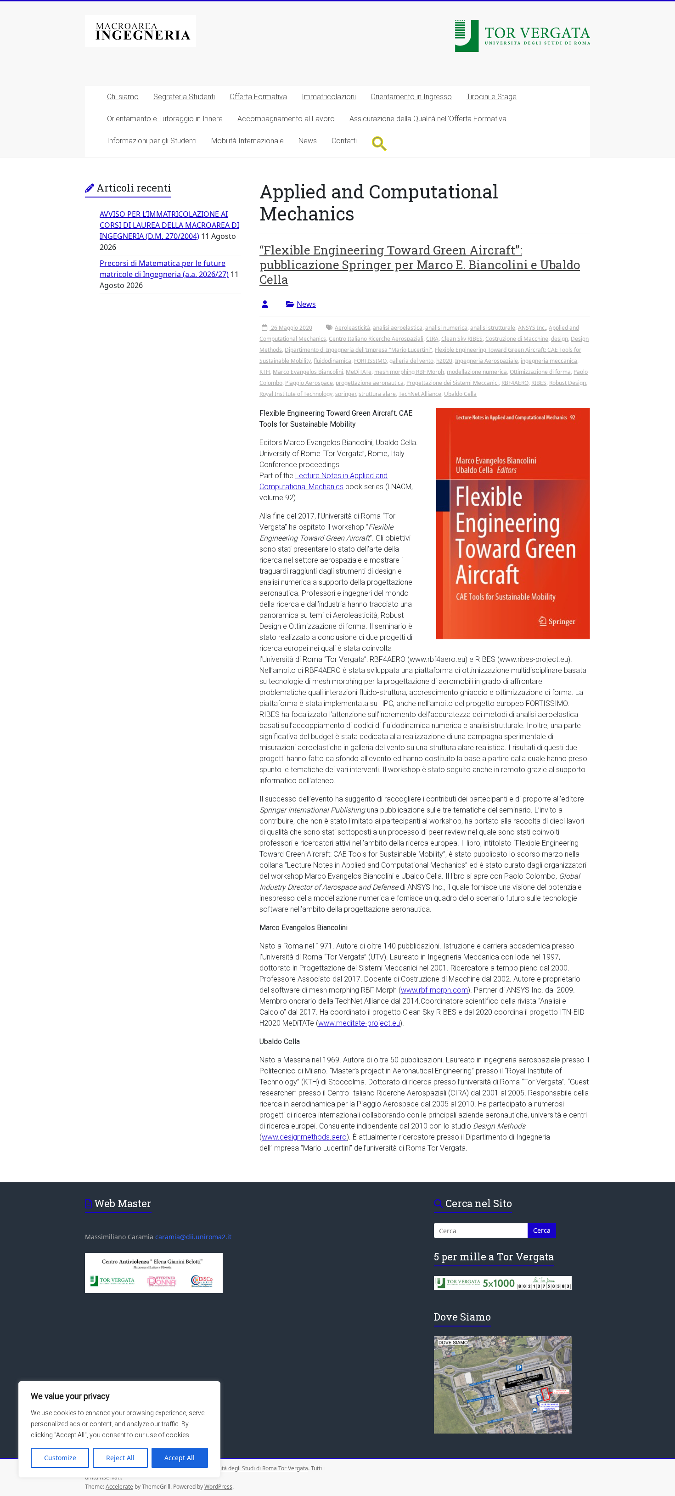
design (559, 339)
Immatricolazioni (329, 96)
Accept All (179, 1457)
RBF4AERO (515, 383)
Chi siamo (123, 96)
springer (345, 394)
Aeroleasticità (352, 328)
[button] (379, 143)
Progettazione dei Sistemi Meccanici (452, 383)
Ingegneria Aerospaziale (486, 361)
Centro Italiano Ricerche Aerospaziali (376, 339)
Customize (60, 1457)
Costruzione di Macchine (516, 339)
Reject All (120, 1457)
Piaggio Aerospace (309, 383)
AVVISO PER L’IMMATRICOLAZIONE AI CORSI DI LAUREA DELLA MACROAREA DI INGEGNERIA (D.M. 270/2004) (169, 225)
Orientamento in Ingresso (411, 96)
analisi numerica (446, 328)
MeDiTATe (358, 372)
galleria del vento (411, 361)
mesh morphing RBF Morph (409, 372)
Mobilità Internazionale (247, 140)
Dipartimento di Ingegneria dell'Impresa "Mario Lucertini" (358, 350)
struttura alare (377, 394)
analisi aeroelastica (397, 328)
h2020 (444, 361)
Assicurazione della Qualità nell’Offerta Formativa (427, 118)
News (307, 140)
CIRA (432, 339)
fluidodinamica (332, 361)
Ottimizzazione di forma (540, 372)
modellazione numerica (477, 372)
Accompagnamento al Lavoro (286, 118)
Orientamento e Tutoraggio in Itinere (165, 118)
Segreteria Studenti (184, 96)
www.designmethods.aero (304, 1137)
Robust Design (567, 383)
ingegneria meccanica (549, 361)
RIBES (538, 383)
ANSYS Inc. (532, 328)
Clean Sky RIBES (462, 339)
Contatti (344, 140)
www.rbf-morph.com (434, 990)
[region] (119, 1429)
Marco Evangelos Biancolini (308, 372)
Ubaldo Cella (460, 394)
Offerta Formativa (258, 96)
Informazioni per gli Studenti (152, 140)
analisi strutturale (492, 328)
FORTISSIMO (370, 361)
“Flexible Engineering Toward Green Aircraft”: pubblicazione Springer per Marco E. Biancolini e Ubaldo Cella (419, 264)
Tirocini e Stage (492, 96)
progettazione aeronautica (370, 383)
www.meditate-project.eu (359, 1023)
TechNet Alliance (420, 394)
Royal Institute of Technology (295, 394)
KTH (264, 372)
